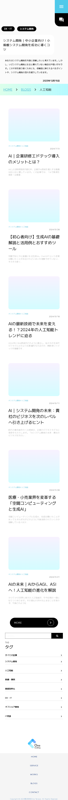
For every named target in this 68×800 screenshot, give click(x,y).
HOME (7, 89)
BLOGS (26, 89)
